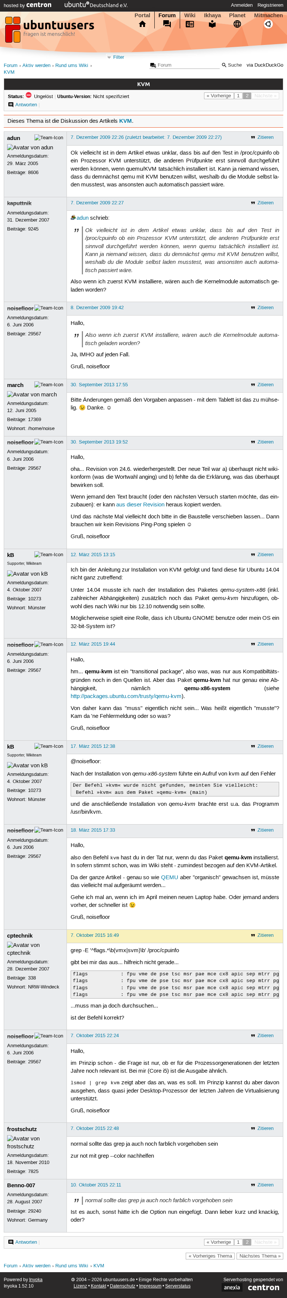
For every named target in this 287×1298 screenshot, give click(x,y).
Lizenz (80, 1286)
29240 (34, 1211)
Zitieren (265, 137)
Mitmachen (268, 15)
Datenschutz (122, 1286)
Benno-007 (21, 1185)
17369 (34, 420)
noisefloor (20, 308)
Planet (237, 15)
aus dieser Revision (140, 505)
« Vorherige (219, 96)
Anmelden (242, 5)
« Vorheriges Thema (210, 1256)
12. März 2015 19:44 (93, 644)
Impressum (150, 1286)
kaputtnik (19, 203)
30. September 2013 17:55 (99, 385)
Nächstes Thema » (260, 1256)
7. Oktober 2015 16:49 (95, 935)
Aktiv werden (36, 65)
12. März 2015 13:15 (93, 555)
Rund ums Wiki (71, 65)
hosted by (15, 6)
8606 (33, 173)
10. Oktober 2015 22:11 (96, 1185)
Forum (167, 15)
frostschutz (22, 1129)
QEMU (169, 877)
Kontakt (98, 1286)
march (15, 385)
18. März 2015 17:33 (93, 830)
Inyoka (36, 1280)
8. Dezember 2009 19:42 (97, 308)
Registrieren (270, 5)
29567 (34, 334)
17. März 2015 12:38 (93, 746)
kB (10, 555)
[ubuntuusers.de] (50, 32)
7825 (33, 1171)
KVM (9, 72)
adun (13, 138)
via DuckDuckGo (265, 65)
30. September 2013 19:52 (99, 442)
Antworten (26, 105)
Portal (142, 15)
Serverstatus (178, 1286)
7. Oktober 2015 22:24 (95, 1036)
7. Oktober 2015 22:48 (95, 1128)
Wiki (189, 15)
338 (32, 978)
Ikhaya (212, 15)
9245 (33, 229)
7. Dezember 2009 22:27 (97, 203)
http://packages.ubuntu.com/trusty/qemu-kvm (126, 696)
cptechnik (20, 935)
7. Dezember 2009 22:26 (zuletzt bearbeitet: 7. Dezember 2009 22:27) (146, 137)
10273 (34, 599)
